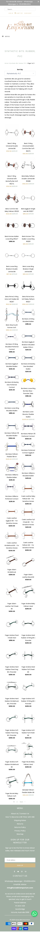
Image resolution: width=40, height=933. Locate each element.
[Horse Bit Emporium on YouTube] (18, 871)
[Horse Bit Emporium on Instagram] (22, 871)
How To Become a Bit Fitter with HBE (20, 817)
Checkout (28, 13)
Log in (11, 13)
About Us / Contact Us (20, 813)
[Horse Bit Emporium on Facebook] (14, 871)
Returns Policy (20, 827)
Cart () (19, 13)
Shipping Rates (20, 820)
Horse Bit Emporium (22, 920)
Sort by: (20, 70)
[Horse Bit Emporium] (20, 26)
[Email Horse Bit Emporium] (25, 871)
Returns (20, 824)
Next (21, 802)
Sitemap (20, 834)
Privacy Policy (20, 831)
